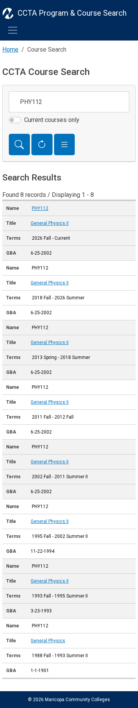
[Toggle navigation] (12, 30)
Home (10, 49)
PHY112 (40, 208)
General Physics (48, 640)
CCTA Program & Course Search (72, 13)
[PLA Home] (8, 13)
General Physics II (50, 223)
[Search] (19, 144)
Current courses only (51, 119)
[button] (64, 144)
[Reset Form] (42, 144)
